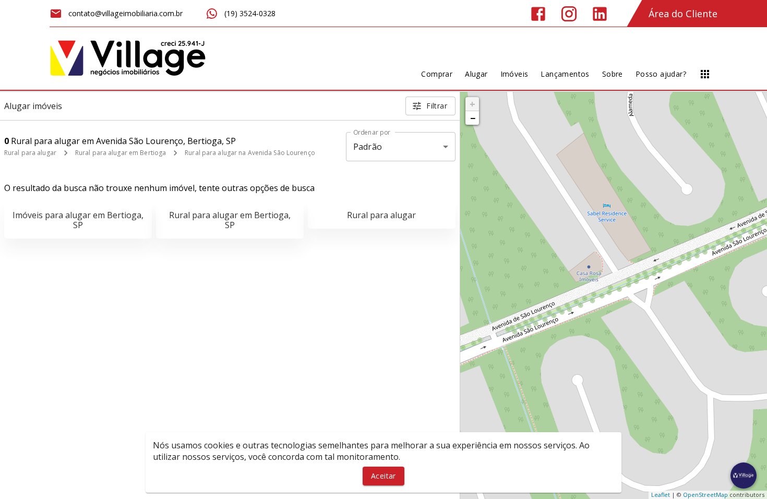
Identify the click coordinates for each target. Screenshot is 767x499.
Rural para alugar (30, 152)
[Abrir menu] (704, 74)
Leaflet (660, 494)
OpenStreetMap (705, 494)
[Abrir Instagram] (569, 14)
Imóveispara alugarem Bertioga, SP (78, 220)
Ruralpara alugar (381, 215)
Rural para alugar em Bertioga (120, 152)
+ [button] (472, 104)
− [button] (472, 118)
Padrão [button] (367, 146)
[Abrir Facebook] (538, 14)
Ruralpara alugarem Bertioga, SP (230, 220)
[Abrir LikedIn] (600, 14)
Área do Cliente (683, 13)
